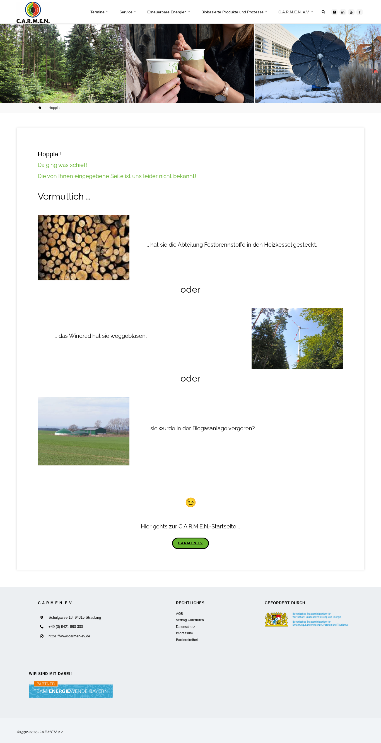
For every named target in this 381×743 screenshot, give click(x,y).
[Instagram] (334, 12)
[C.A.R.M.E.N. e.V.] (33, 12)
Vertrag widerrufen (190, 620)
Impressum (184, 633)
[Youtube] (351, 12)
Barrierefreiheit (187, 640)
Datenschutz (185, 626)
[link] (323, 12)
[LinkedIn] (342, 12)
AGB (179, 613)
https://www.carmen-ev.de (69, 636)
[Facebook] (359, 12)
